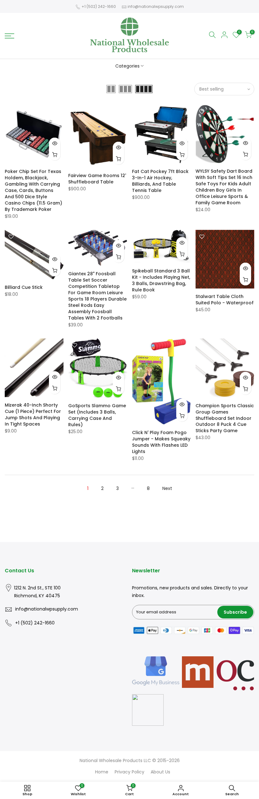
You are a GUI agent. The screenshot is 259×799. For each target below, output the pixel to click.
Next (167, 488)
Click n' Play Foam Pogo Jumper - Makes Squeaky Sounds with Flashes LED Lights (161, 442)
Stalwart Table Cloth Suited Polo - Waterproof (225, 299)
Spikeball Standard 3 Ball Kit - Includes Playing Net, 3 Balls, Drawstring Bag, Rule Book (161, 280)
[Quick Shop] (118, 158)
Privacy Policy (129, 772)
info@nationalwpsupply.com (156, 6)
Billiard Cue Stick (24, 287)
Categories (127, 66)
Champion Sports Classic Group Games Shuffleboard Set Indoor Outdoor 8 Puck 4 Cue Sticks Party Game (225, 418)
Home (101, 772)
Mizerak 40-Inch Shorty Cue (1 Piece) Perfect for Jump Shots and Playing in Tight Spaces (33, 414)
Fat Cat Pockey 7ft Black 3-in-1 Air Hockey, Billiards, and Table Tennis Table (160, 181)
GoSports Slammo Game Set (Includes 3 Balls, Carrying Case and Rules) (97, 415)
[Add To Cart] (54, 154)
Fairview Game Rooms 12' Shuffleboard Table (97, 178)
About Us (160, 772)
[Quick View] (54, 143)
